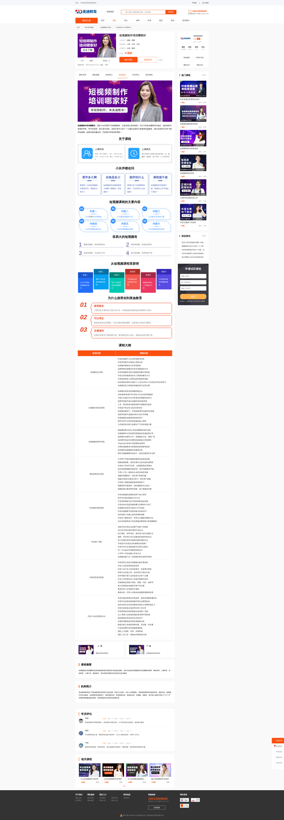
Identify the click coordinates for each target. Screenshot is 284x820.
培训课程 (102, 798)
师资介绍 (102, 800)
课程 (114, 20)
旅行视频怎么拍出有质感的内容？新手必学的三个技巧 (194, 257)
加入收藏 (205, 3)
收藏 (91, 61)
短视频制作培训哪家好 (123, 27)
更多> (204, 75)
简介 (126, 20)
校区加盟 (90, 798)
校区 (161, 20)
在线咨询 (148, 60)
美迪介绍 (78, 798)
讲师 (137, 20)
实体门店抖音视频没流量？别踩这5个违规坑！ (194, 242)
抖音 (91, 217)
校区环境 (114, 798)
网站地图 (90, 800)
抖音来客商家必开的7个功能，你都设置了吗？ (194, 250)
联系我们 (186, 20)
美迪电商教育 (198, 36)
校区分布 (114, 800)
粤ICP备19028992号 (130, 815)
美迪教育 (148, 129)
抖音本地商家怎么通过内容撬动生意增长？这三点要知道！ (194, 253)
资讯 (172, 20)
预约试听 (128, 60)
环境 (149, 20)
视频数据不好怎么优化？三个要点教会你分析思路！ (194, 246)
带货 (123, 362)
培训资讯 (126, 798)
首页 (103, 20)
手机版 (194, 3)
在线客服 (157, 807)
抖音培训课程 (89, 27)
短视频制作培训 (105, 27)
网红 (150, 533)
